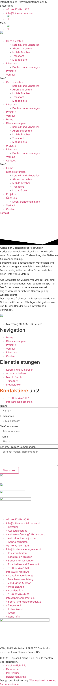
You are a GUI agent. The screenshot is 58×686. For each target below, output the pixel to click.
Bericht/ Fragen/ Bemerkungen (18, 447)
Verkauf (10, 74)
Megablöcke (19, 59)
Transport (18, 55)
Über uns (11, 63)
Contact (11, 160)
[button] (29, 23)
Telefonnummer (9, 426)
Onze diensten (14, 41)
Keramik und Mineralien (25, 44)
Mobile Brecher (21, 52)
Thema (4, 436)
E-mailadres (7, 416)
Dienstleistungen (16, 123)
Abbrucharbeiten (22, 48)
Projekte (11, 70)
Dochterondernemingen (26, 67)
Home (9, 119)
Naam (3, 406)
